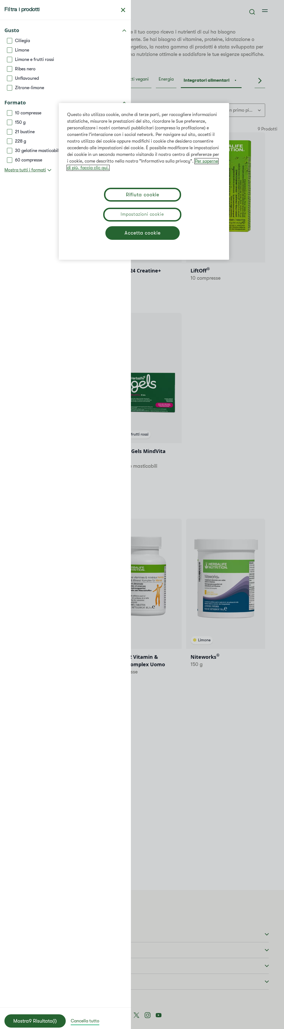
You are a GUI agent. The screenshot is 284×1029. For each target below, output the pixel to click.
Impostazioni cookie (142, 214)
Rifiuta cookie (142, 194)
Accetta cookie (143, 233)
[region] (144, 181)
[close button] (123, 10)
